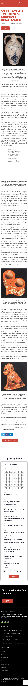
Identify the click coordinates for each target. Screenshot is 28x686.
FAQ (2, 661)
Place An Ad (4, 657)
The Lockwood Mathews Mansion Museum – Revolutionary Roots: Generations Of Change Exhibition (14, 541)
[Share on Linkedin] (11, 434)
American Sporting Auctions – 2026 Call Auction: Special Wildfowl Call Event (12, 503)
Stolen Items (4, 670)
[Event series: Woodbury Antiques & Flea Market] (17, 570)
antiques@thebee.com (19, 643)
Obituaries (3, 667)
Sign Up (7, 601)
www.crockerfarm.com (7, 429)
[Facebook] (2, 622)
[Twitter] (5, 622)
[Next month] (23, 464)
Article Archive (5, 664)
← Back (5, 28)
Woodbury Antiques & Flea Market (14, 571)
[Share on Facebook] (7, 434)
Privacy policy (4, 681)
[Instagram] (8, 622)
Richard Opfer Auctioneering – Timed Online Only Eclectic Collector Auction (13, 549)
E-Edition (3, 651)
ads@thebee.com (19, 640)
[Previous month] (5, 464)
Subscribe (3, 654)
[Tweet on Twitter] (3, 434)
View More (14, 576)
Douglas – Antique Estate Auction (14, 532)
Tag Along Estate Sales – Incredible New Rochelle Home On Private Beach (14, 518)
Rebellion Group (16, 679)
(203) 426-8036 (7, 636)
